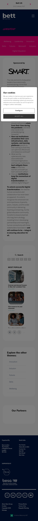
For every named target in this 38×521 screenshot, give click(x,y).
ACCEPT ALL (19, 116)
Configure (19, 110)
